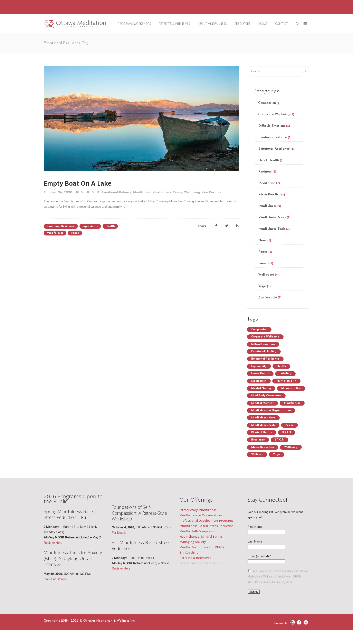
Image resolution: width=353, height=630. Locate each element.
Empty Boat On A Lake (77, 183)
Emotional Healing (263, 351)
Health (110, 226)
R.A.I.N (286, 432)
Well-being (192, 192)
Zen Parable (211, 192)
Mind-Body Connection (266, 395)
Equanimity (90, 226)
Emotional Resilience (61, 226)
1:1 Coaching (189, 552)
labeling (285, 373)
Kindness (265, 171)
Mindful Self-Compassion (198, 531)
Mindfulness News (272, 217)
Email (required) (259, 556)
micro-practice (291, 388)
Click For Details (55, 579)
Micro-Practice (269, 194)
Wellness (257, 454)
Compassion (267, 103)
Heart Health (268, 160)
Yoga (262, 286)
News (262, 240)
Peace (177, 192)
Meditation (142, 192)
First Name (255, 526)
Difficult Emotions (271, 126)
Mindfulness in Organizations (271, 410)
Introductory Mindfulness (198, 510)
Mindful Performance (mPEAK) (202, 547)
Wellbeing (290, 447)
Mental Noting (261, 388)
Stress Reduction (262, 447)
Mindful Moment (262, 403)
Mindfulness (161, 192)
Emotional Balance (116, 192)
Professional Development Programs (206, 520)
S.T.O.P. (279, 439)
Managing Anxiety (193, 542)
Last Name (255, 541)
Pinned (263, 263)
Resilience (258, 439)
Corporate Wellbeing (274, 114)
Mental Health (286, 381)
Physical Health (261, 432)
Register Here (53, 542)
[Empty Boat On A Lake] (141, 118)
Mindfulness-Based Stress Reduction (207, 526)
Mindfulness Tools (271, 229)
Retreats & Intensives (195, 558)
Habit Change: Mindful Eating (201, 536)
